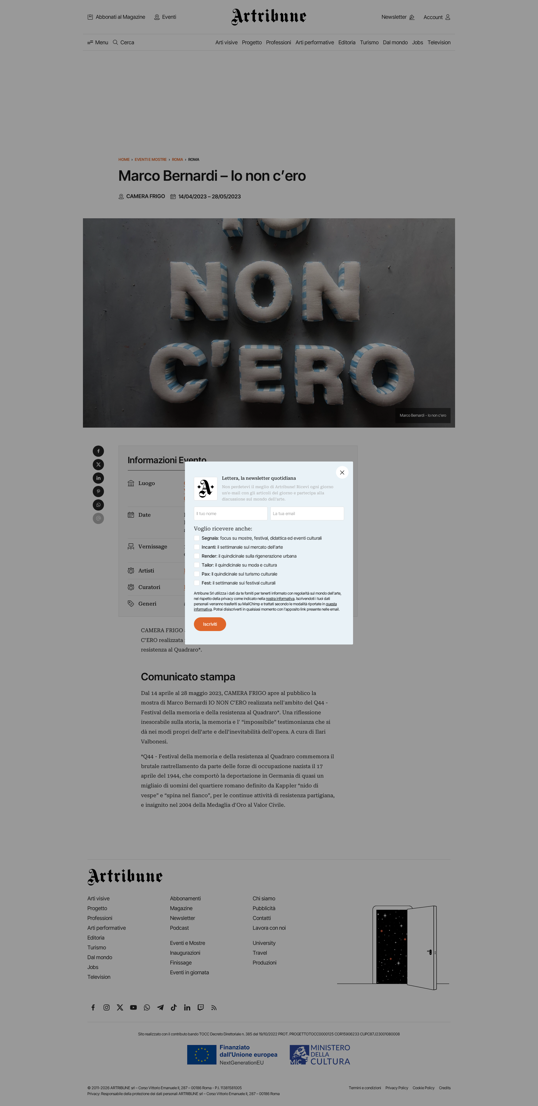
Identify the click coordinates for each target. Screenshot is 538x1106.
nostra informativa (280, 598)
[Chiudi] (342, 472)
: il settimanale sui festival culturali (238, 583)
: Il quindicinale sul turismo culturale (239, 574)
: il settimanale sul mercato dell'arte (242, 547)
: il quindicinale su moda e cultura (239, 565)
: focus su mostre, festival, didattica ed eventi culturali (262, 538)
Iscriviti (210, 624)
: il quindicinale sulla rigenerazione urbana (249, 556)
